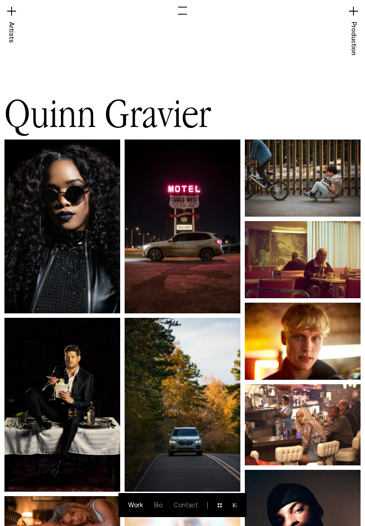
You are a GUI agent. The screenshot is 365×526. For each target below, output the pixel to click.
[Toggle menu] (182, 11)
